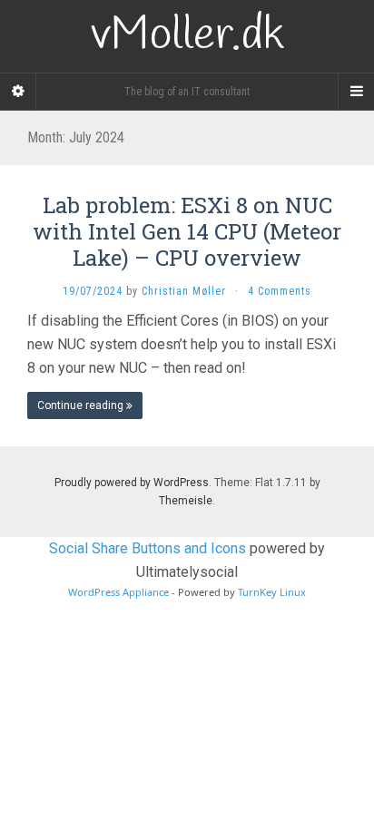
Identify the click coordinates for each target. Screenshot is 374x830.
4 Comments (279, 291)
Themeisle (185, 500)
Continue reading (81, 405)
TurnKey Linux (272, 592)
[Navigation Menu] (356, 91)
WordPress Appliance (118, 592)
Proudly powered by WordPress (131, 482)
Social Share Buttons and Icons (147, 548)
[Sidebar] (18, 91)
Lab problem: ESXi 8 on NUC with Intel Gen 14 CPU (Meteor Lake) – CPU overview (187, 231)
